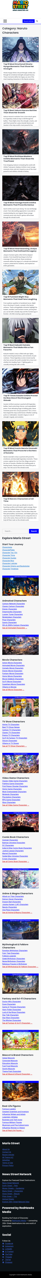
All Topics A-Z (7, 1157)
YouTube (8, 1254)
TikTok (8, 1260)
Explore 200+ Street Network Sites (15, 1202)
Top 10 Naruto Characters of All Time (18, 500)
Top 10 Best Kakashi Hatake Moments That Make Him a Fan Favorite (18, 347)
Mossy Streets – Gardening (13, 1188)
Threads (8, 1257)
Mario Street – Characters (12, 1191)
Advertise (6, 1160)
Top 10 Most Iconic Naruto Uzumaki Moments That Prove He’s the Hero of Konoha (20, 450)
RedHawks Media (19, 1221)
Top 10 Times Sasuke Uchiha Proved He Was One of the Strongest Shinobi (20, 398)
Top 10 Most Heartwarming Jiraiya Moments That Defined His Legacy (20, 249)
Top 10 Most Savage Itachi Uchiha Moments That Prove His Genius (19, 203)
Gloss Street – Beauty (11, 1194)
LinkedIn (8, 1249)
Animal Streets (8, 1199)
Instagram (9, 1246)
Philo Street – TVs (9, 1196)
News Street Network (10, 1183)
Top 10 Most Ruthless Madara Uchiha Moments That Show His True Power (18, 158)
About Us (6, 1149)
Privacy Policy (8, 1165)
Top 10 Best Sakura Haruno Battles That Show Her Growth (20, 111)
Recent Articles (28, 21)
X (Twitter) (9, 1252)
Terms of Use (7, 1163)
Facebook (9, 1243)
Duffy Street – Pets (10, 1186)
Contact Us (6, 1152)
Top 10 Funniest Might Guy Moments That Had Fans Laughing (20, 298)
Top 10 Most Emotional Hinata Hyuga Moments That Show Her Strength (18, 66)
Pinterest (8, 1262)
